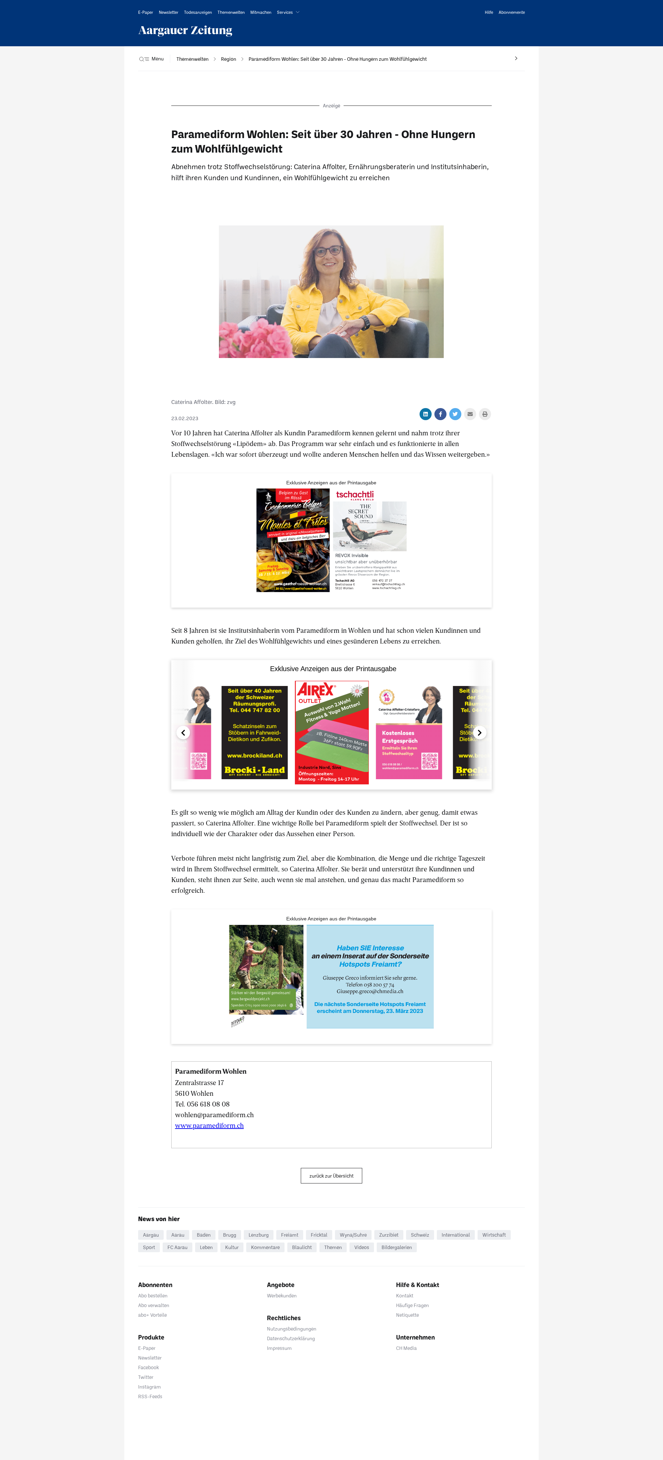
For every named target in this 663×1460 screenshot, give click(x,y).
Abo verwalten (153, 1305)
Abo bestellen (152, 1295)
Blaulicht (302, 1247)
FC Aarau (177, 1247)
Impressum (279, 1348)
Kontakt (404, 1295)
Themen (333, 1247)
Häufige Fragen (412, 1305)
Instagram (149, 1387)
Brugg (229, 1235)
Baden (204, 1235)
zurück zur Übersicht (331, 1176)
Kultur (232, 1247)
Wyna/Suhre (353, 1235)
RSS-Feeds (150, 1396)
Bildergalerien (397, 1247)
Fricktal (319, 1235)
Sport (149, 1247)
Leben (206, 1247)
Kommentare (265, 1247)
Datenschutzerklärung (291, 1338)
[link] (145, 12)
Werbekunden (282, 1295)
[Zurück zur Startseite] (185, 31)
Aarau (177, 1235)
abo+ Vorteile (152, 1315)
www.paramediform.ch (209, 1125)
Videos (361, 1247)
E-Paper (146, 1348)
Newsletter (150, 1358)
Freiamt (289, 1235)
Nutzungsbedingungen (291, 1329)
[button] (289, 12)
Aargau (151, 1235)
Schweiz (420, 1235)
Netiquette (407, 1315)
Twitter (145, 1377)
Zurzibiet (388, 1235)
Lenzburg (259, 1235)
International (456, 1235)
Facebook (148, 1367)
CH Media (406, 1348)
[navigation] (192, 59)
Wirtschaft (494, 1235)
